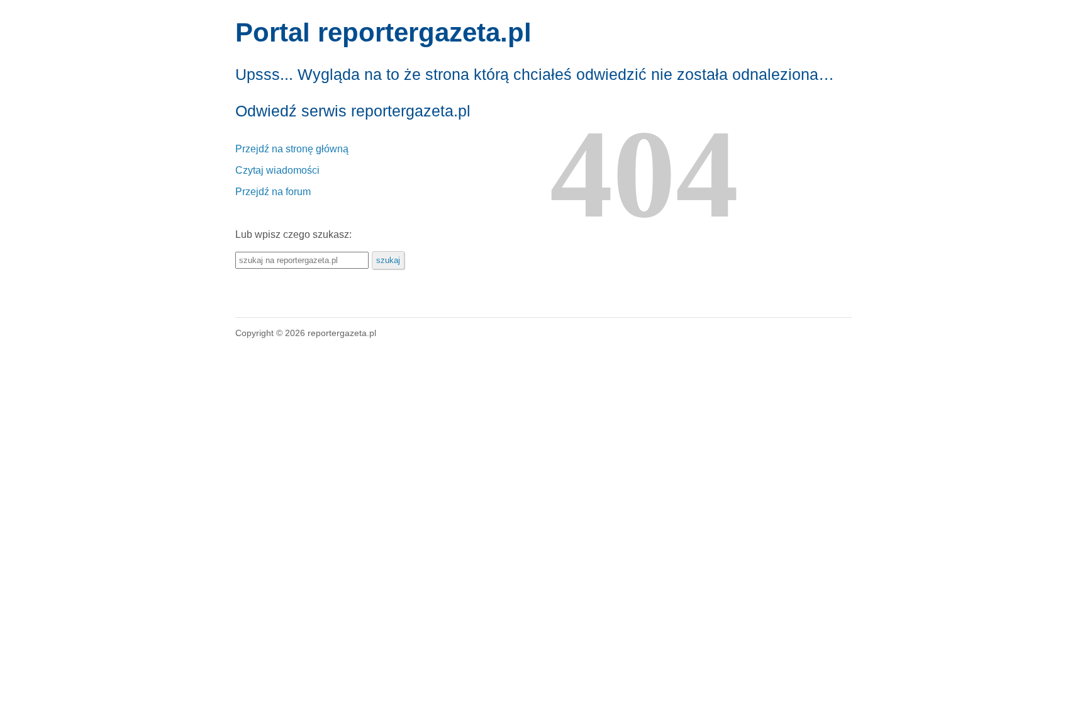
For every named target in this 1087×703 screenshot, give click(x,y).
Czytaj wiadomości (277, 170)
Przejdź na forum (273, 191)
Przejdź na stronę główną (291, 148)
